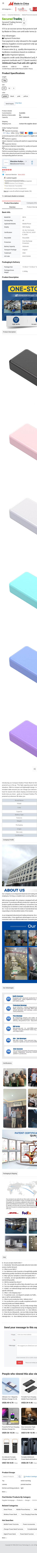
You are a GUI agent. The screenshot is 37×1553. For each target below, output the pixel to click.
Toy (3, 1481)
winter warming (26, 1481)
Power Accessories (29, 1524)
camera (4, 1484)
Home (3, 15)
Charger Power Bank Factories (13, 1529)
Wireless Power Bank (10, 1514)
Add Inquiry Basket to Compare (14, 196)
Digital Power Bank (10, 1534)
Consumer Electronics (14, 15)
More (4, 1538)
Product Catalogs (31, 1476)
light (22, 1488)
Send (19, 1362)
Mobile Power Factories (11, 1524)
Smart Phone (8, 1509)
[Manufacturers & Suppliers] (18, 4)
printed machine (26, 1484)
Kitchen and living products (10, 1488)
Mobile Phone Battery (23, 1509)
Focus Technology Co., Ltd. (26, 1545)
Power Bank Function (27, 1534)
